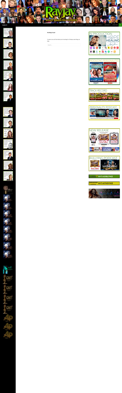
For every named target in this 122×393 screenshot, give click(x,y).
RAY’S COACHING (99, 24)
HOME (65, 24)
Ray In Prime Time (89, 24)
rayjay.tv (4, 25)
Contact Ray (115, 24)
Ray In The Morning (79, 24)
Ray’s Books (107, 24)
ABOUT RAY (70, 24)
